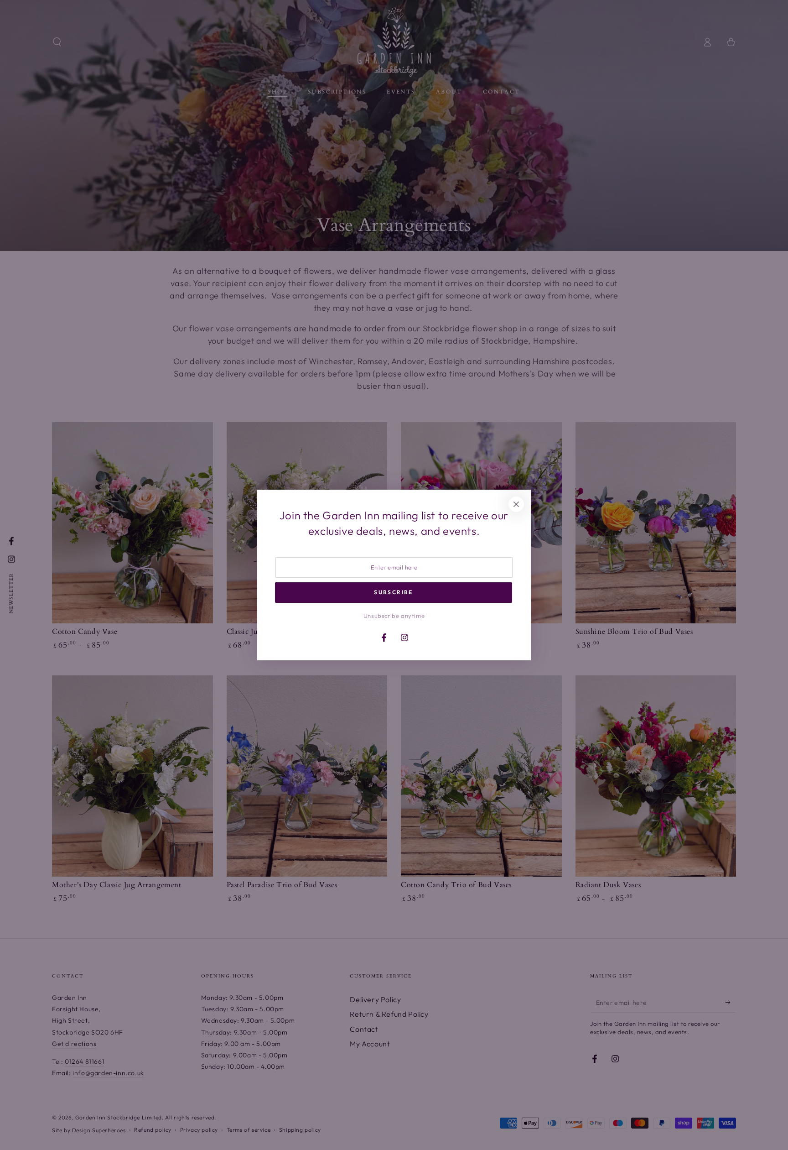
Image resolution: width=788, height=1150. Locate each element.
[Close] (516, 504)
